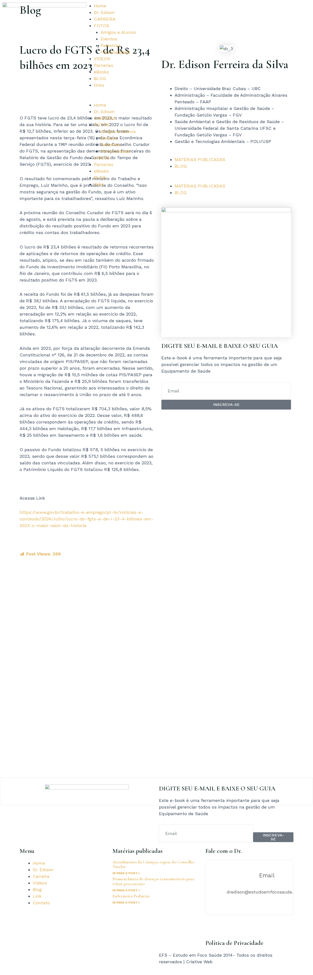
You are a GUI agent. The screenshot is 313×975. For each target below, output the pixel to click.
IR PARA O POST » (126, 873)
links (99, 85)
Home (100, 5)
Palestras (111, 45)
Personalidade (115, 52)
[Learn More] (156, 791)
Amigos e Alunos (118, 32)
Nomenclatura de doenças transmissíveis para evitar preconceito (153, 881)
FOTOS (101, 25)
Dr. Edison (104, 12)
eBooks (101, 71)
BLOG (100, 78)
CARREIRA (105, 19)
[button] (117, 98)
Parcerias (103, 65)
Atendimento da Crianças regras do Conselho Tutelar (153, 864)
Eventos (109, 38)
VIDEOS (102, 58)
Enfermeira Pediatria (130, 896)
